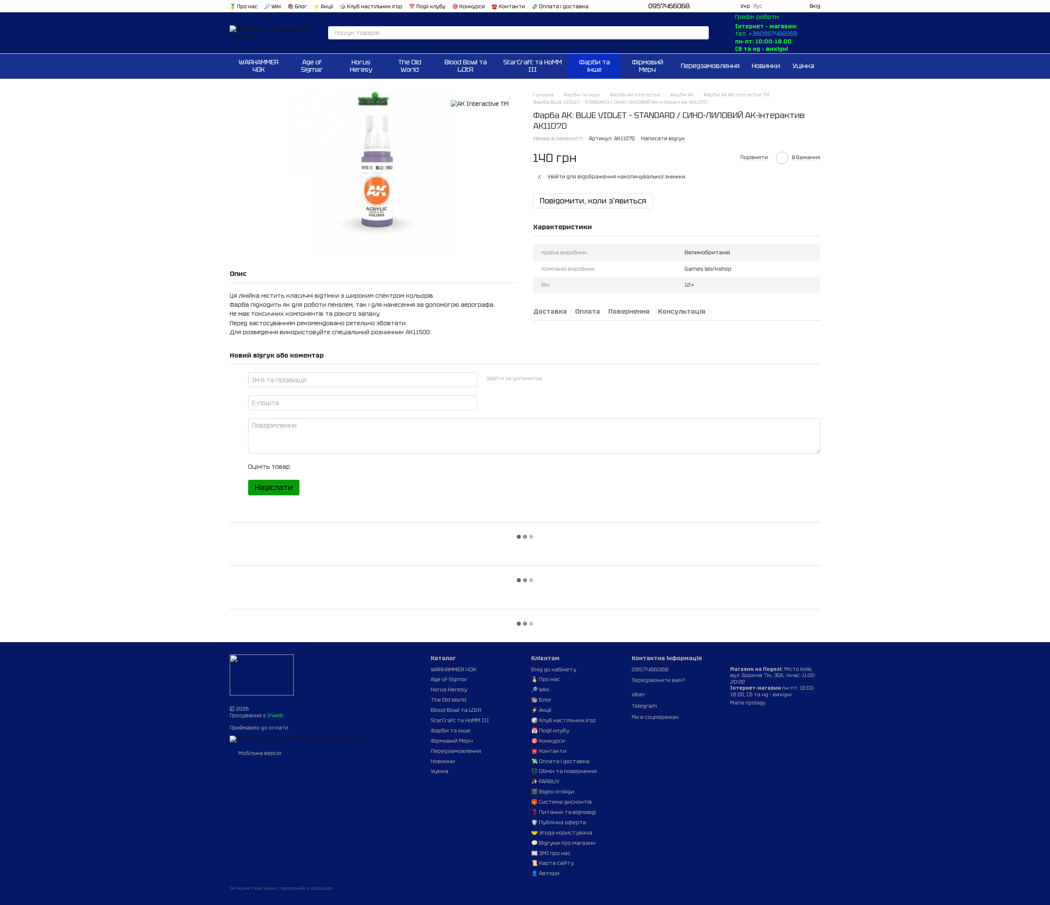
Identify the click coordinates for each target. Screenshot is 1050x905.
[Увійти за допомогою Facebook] (552, 378)
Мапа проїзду (747, 703)
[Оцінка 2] (316, 467)
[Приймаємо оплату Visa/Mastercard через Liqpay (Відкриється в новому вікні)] (298, 738)
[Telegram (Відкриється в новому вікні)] (709, 6)
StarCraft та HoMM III (532, 66)
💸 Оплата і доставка (560, 6)
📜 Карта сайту (552, 862)
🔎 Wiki (272, 6)
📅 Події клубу (427, 6)
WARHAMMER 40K (258, 66)
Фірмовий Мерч (647, 66)
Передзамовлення (710, 66)
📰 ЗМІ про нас (551, 853)
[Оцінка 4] (342, 467)
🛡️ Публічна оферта (558, 822)
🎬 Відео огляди (552, 791)
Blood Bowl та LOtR (466, 66)
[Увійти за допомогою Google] (565, 378)
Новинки (766, 66)
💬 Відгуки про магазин (563, 842)
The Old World (409, 66)
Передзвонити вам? (658, 680)
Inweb (275, 715)
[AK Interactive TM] (480, 103)
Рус (757, 6)
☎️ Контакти (508, 6)
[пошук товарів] (702, 32)
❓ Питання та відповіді (563, 812)
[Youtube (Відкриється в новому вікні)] (729, 6)
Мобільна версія (259, 753)
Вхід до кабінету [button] (553, 669)
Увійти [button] (556, 176)
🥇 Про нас (244, 6)
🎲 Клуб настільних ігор (371, 6)
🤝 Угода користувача (561, 832)
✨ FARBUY (545, 781)
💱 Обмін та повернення (564, 771)
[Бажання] (773, 6)
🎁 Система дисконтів (561, 801)
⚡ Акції (323, 6)
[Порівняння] (788, 6)
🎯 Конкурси (468, 6)
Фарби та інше (594, 66)
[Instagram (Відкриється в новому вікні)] (719, 6)
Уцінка (803, 66)
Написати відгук (663, 138)
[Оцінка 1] (303, 467)
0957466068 (669, 6)
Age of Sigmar (312, 66)
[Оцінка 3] (329, 467)
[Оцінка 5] (356, 467)
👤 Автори (545, 873)
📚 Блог (297, 6)
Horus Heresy (361, 66)
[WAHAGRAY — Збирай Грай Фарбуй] (262, 675)
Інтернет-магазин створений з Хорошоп (281, 888)
